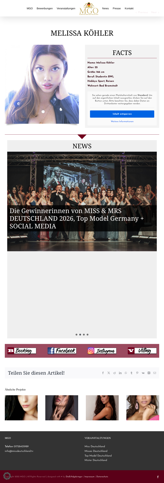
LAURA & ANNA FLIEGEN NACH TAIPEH (71, 295)
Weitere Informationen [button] (122, 121)
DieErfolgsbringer (74, 477)
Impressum (89, 477)
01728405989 (21, 446)
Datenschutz (102, 477)
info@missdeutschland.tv (19, 451)
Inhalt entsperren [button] (122, 114)
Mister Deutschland (96, 460)
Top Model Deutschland (98, 456)
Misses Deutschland (96, 451)
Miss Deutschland (95, 446)
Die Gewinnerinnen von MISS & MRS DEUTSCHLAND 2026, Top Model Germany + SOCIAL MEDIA (77, 218)
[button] (7, 476)
